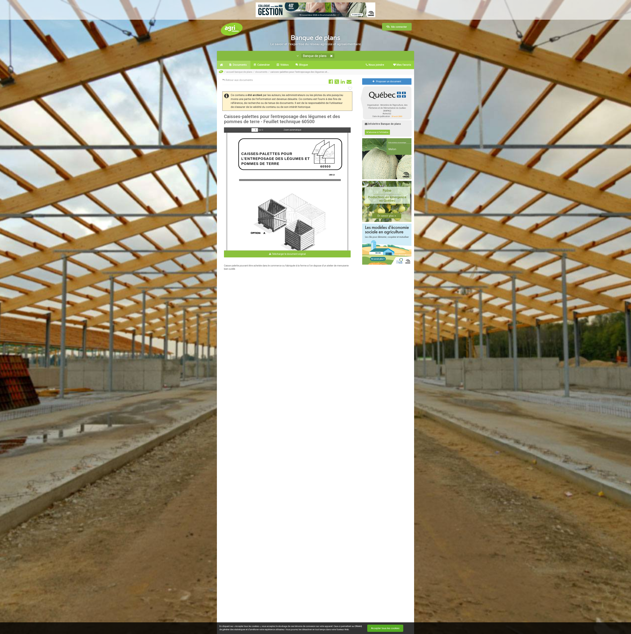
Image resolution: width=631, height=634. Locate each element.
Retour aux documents (239, 80)
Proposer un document (388, 81)
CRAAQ (358, 626)
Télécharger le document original (288, 254)
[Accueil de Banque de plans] (221, 65)
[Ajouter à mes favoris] (350, 89)
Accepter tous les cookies (385, 628)
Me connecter (398, 26)
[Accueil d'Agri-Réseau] (231, 29)
